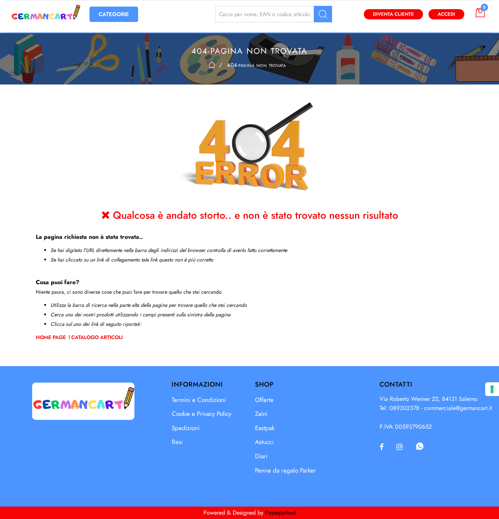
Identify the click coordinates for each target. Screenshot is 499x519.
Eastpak (264, 428)
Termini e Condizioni (199, 399)
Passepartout (280, 512)
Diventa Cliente (393, 14)
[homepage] (211, 65)
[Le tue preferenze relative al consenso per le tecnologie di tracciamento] (492, 389)
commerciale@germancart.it (458, 408)
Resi (177, 441)
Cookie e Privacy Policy (201, 413)
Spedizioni (185, 428)
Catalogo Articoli (97, 337)
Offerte (264, 399)
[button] (323, 14)
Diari (261, 456)
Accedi (446, 14)
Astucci (264, 441)
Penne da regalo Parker (285, 470)
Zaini (261, 413)
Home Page (51, 337)
